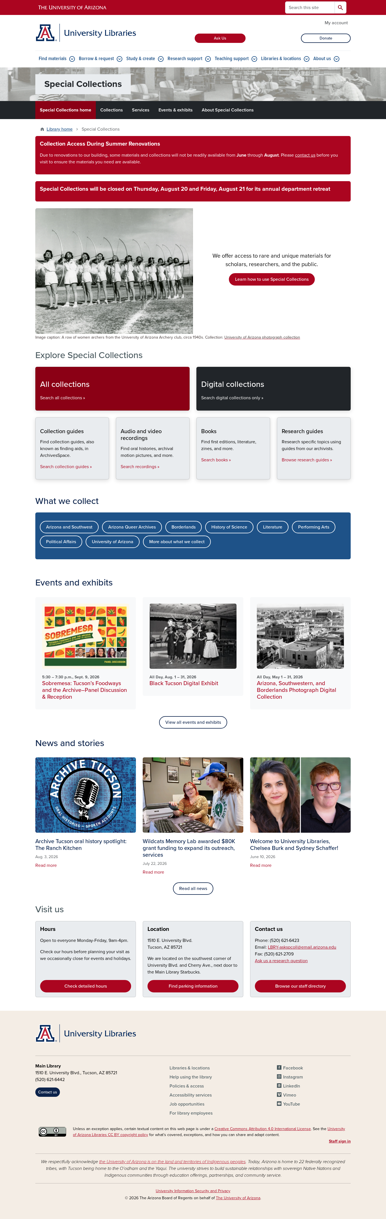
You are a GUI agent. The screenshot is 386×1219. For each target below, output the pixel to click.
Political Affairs (61, 542)
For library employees (191, 1113)
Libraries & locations (281, 59)
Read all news (193, 888)
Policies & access (187, 1086)
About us (322, 59)
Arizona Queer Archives (132, 527)
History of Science (229, 527)
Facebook (293, 1068)
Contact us (269, 929)
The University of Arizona (238, 1198)
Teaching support (232, 59)
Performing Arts (313, 527)
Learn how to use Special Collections (272, 279)
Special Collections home (65, 110)
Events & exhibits (176, 110)
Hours (48, 929)
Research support (185, 59)
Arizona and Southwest (69, 527)
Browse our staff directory (300, 986)
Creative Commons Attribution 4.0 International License (262, 1128)
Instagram (293, 1077)
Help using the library (191, 1077)
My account (336, 23)
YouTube (291, 1104)
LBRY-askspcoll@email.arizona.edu (302, 947)
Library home (60, 129)
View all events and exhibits (193, 722)
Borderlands (184, 527)
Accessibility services (191, 1095)
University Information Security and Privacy (193, 1191)
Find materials (52, 59)
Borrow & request (96, 59)
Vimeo (289, 1095)
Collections (111, 110)
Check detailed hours (85, 986)
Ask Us (220, 38)
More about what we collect (177, 542)
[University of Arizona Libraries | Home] (85, 33)
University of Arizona (112, 542)
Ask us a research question (281, 961)
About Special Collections (228, 110)
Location (158, 929)
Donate (326, 38)
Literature (272, 527)
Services (140, 110)
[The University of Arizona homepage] (72, 8)
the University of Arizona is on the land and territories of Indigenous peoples (172, 1162)
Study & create (140, 59)
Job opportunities (187, 1104)
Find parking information (193, 986)
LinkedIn (291, 1086)
